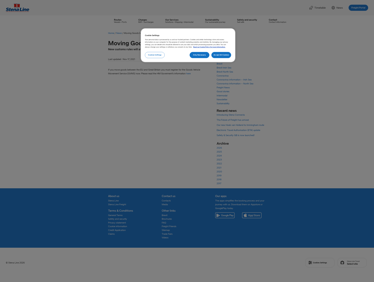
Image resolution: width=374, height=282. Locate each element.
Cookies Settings (155, 55)
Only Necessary (199, 55)
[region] (188, 45)
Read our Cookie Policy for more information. (209, 47)
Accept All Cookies (221, 55)
